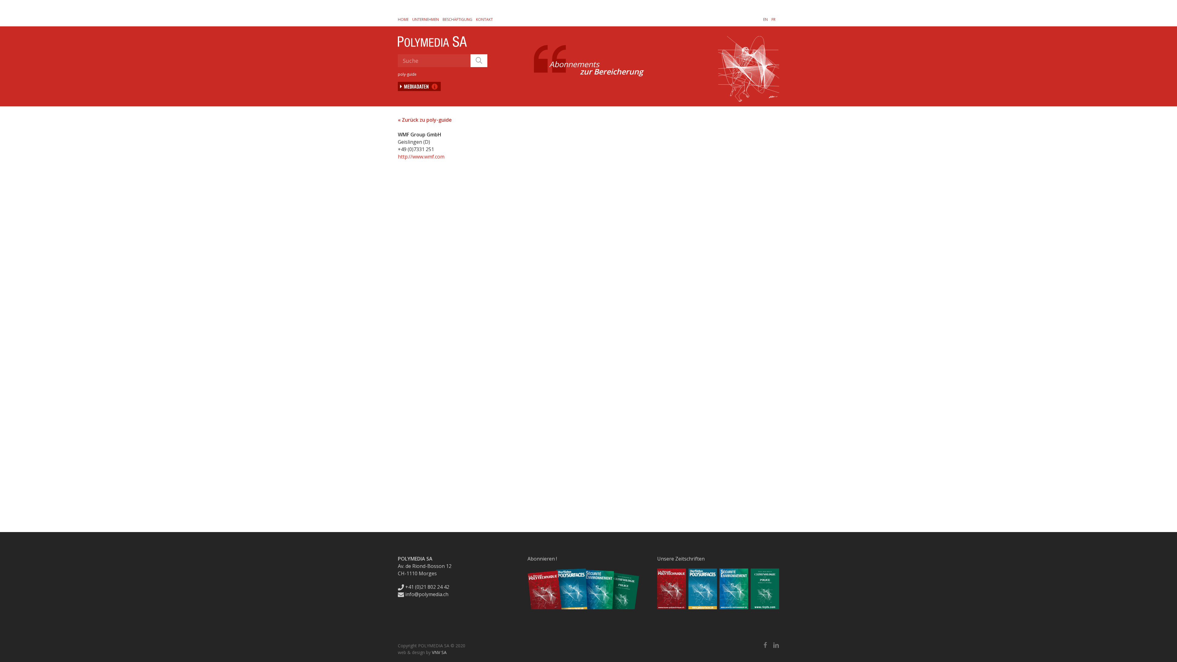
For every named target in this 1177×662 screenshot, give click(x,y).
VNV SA (439, 652)
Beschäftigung (457, 19)
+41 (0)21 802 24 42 (426, 587)
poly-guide (407, 74)
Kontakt (484, 19)
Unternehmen (425, 19)
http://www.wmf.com (421, 156)
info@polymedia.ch (426, 594)
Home (403, 19)
